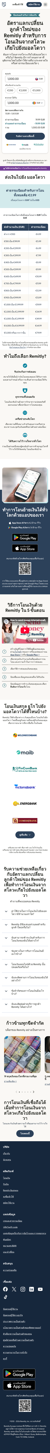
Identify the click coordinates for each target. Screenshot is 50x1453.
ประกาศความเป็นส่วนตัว (14, 1322)
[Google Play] (25, 537)
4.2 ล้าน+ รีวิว (26, 523)
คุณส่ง (8, 74)
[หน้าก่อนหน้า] (16, 1092)
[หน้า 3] (25, 1092)
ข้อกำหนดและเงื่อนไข (21, 163)
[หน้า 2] (22, 1092)
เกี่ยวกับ (6, 1154)
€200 (10, 90)
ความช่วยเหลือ (10, 1270)
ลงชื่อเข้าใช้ (17, 4)
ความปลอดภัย (9, 1346)
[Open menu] (45, 4)
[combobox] (40, 103)
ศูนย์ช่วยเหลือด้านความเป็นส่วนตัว (18, 1340)
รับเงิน (6, 1184)
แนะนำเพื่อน (8, 1252)
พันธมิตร (7, 1240)
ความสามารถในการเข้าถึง (15, 1353)
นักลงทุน (7, 1160)
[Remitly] (4, 4)
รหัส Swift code (10, 1227)
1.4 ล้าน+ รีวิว (26, 528)
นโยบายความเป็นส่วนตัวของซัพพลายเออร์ (22, 1328)
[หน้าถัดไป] (33, 1092)
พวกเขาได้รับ (11, 98)
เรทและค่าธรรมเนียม (12, 1221)
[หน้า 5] (30, 1092)
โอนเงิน (6, 1178)
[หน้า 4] (27, 1092)
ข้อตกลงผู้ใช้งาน (10, 1309)
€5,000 (36, 90)
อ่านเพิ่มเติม (10, 1081)
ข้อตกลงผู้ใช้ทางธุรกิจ (13, 1315)
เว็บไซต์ (18, 652)
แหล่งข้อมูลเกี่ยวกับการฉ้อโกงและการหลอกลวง (24, 1233)
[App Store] (25, 548)
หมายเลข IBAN (9, 1246)
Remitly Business (10, 1190)
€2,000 (23, 90)
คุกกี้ (5, 1359)
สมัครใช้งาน (34, 4)
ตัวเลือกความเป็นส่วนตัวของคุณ (17, 1334)
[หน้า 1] (19, 1092)
